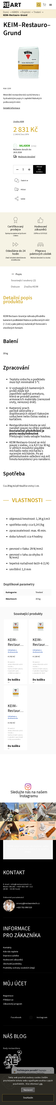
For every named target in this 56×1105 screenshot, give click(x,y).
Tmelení (39, 592)
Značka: (18, 121)
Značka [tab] (31, 286)
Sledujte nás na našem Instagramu (28, 794)
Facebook (5, 1018)
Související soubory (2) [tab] (23, 280)
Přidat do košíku (39, 169)
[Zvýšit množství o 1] (29, 169)
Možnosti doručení (26, 156)
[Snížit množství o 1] (17, 169)
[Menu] (50, 5)
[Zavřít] (51, 1070)
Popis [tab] (19, 274)
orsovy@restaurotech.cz (28, 903)
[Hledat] (38, 4)
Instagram (31, 1018)
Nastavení (28, 1090)
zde (40, 1084)
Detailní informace (11, 108)
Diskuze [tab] (15, 286)
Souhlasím (28, 1097)
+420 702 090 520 (24, 907)
